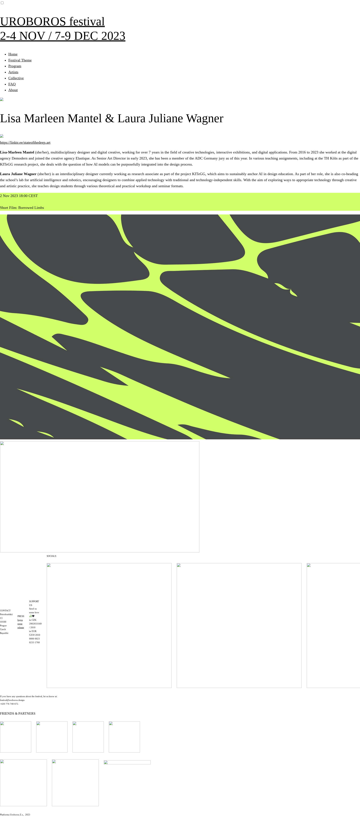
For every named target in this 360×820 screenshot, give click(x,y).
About (13, 90)
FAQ (12, 84)
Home (13, 54)
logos (20, 620)
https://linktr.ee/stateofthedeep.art (25, 142)
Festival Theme (20, 60)
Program (14, 66)
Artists (13, 72)
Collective (16, 78)
